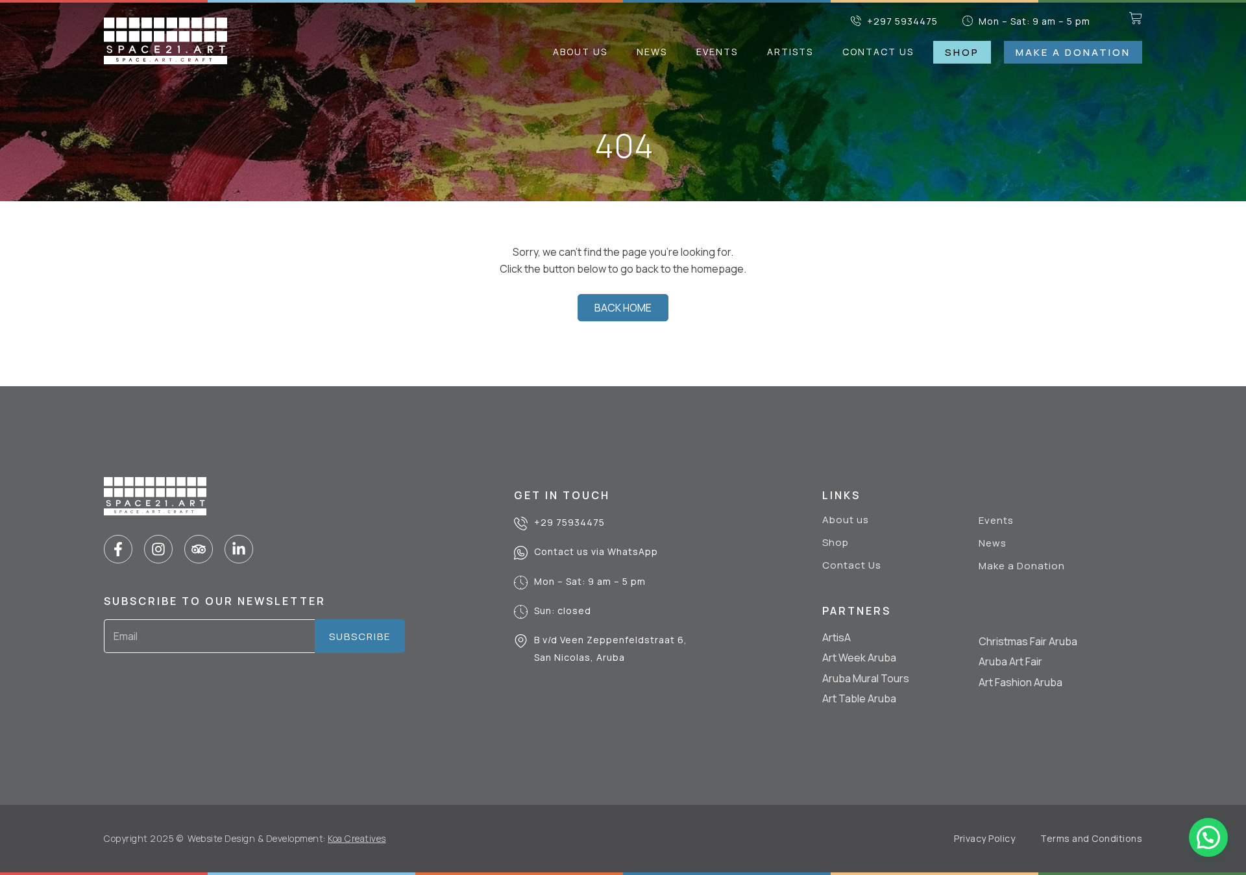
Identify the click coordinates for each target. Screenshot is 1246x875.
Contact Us (878, 51)
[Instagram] (158, 549)
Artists (790, 51)
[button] (1208, 837)
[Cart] (1135, 18)
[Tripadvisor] (198, 549)
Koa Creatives (357, 838)
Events (717, 51)
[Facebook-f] (118, 549)
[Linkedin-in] (239, 549)
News (652, 51)
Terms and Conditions (1091, 838)
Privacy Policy (984, 838)
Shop (835, 542)
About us (580, 51)
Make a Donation (1022, 566)
